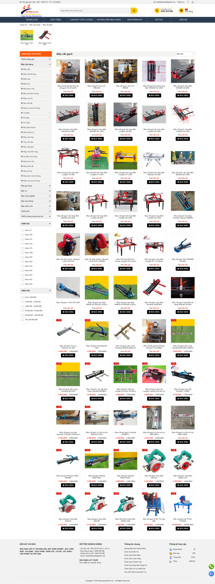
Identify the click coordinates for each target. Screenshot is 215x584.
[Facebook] (188, 2)
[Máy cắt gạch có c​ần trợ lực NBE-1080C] (183, 417)
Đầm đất (26, 69)
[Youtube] (192, 2)
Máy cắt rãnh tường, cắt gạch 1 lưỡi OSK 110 (68, 260)
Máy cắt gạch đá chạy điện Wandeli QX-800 (154, 174)
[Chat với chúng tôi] (211, 574)
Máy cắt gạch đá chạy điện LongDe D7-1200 (125, 174)
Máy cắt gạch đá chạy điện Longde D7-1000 (96, 174)
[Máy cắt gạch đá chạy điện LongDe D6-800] (96, 201)
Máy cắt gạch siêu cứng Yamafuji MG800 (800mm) (125, 347)
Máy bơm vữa (28, 161)
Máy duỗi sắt (28, 166)
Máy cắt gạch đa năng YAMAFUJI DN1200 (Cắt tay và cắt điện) (97, 303)
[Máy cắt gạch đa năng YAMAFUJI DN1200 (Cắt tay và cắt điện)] (96, 287)
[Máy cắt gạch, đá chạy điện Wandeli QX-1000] (183, 158)
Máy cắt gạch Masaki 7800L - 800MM (68, 477)
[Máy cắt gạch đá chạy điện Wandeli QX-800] (154, 158)
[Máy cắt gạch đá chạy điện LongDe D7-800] (68, 158)
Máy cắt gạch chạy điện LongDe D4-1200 (182, 130)
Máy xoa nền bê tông (31, 108)
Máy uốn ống (28, 137)
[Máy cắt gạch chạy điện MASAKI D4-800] (183, 71)
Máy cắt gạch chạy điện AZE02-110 (182, 477)
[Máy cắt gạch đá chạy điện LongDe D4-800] (125, 114)
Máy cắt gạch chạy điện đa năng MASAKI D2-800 (182, 303)
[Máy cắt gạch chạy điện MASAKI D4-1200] (96, 114)
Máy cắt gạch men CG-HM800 (125, 87)
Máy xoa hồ (27, 98)
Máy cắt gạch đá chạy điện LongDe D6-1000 (125, 217)
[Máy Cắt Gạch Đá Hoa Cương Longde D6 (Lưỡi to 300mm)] (125, 244)
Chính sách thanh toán (133, 562)
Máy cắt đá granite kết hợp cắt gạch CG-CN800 (154, 347)
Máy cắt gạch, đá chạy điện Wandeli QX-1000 (183, 174)
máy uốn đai (28, 142)
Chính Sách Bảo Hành (132, 555)
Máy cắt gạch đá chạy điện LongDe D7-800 (68, 174)
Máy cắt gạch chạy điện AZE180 (96, 520)
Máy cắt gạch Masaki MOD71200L (125, 477)
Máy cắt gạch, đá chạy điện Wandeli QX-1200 (68, 217)
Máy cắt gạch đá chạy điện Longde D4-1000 (154, 130)
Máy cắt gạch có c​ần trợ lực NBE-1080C (183, 433)
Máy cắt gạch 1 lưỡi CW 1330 (68, 302)
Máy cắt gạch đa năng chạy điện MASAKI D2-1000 (154, 87)
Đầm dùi (26, 84)
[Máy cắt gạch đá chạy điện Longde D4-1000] (154, 114)
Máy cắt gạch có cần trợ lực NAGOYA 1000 (97, 433)
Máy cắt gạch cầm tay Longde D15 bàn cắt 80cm (125, 390)
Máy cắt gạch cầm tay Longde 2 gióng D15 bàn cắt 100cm (154, 390)
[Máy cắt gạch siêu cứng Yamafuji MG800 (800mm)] (125, 331)
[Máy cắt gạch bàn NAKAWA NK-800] (183, 244)
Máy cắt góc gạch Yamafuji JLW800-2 (125, 433)
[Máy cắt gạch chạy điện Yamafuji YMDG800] (154, 287)
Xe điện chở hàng (30, 156)
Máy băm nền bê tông (32, 176)
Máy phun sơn (29, 89)
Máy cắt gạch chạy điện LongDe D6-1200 (154, 217)
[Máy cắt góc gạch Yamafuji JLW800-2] (125, 417)
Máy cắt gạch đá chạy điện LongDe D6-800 (96, 217)
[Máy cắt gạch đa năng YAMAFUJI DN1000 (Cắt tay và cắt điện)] (125, 287)
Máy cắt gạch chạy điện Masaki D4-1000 (68, 130)
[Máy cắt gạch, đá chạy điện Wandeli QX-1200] (68, 201)
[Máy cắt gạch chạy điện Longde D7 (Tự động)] (154, 244)
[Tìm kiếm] (134, 11)
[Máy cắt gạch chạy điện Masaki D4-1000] (68, 114)
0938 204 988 (167, 10)
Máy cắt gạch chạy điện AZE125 (68, 520)
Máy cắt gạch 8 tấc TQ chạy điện (154, 520)
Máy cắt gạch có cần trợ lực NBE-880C (154, 433)
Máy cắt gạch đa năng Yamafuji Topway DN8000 (183, 217)
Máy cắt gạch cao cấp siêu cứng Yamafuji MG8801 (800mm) (96, 390)
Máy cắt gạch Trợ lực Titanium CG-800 (68, 347)
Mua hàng (69, 95)
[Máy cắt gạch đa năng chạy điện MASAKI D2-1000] (154, 71)
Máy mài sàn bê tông (31, 181)
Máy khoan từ (28, 132)
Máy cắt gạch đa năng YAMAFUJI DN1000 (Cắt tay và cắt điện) (125, 303)
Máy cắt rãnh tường (31, 93)
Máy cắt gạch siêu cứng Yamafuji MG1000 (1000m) (182, 347)
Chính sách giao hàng (132, 559)
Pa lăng (26, 118)
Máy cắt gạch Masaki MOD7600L (96, 477)
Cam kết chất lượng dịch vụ (135, 572)
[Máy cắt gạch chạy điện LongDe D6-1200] (154, 201)
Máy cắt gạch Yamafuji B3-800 (96, 347)
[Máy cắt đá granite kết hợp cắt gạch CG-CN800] (154, 331)
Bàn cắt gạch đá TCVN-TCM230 (182, 520)
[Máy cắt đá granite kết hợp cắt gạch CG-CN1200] (68, 71)
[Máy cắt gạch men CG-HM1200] (96, 71)
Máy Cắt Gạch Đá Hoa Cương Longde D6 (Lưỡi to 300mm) (125, 260)
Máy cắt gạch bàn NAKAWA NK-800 (183, 260)
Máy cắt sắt (27, 103)
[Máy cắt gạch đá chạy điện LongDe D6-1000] (125, 201)
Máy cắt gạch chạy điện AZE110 (154, 477)
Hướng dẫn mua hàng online (135, 548)
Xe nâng (26, 123)
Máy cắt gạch (28, 147)
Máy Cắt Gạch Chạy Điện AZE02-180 (125, 520)
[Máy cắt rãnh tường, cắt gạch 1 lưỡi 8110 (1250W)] (96, 244)
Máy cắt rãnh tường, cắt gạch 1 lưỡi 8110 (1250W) (96, 260)
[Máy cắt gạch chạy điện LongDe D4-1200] (183, 114)
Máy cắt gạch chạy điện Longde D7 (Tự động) (154, 260)
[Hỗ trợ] (211, 566)
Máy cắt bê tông (29, 74)
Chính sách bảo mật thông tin (135, 565)
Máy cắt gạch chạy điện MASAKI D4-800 (182, 87)
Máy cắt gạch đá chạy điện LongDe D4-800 (125, 130)
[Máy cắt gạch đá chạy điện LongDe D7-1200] (125, 158)
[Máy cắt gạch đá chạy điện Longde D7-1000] (96, 158)
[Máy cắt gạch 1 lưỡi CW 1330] (68, 287)
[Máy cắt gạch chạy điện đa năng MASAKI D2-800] (183, 287)
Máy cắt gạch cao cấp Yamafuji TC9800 (182, 390)
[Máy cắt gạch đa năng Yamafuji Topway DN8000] (183, 201)
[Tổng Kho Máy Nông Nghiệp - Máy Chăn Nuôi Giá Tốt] (31, 10)
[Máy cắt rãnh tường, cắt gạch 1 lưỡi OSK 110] (68, 244)
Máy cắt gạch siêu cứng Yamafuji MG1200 (68, 390)
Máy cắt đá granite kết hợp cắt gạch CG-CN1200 (68, 87)
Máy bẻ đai (27, 171)
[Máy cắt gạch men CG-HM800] (125, 71)
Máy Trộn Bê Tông (30, 152)
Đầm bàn (26, 79)
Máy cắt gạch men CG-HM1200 (97, 87)
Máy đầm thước (29, 127)
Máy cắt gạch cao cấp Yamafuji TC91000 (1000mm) (68, 433)
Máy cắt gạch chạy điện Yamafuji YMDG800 (154, 303)
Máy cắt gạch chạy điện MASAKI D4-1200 (96, 130)
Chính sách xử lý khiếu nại (134, 569)
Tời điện (26, 113)
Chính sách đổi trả (131, 552)
